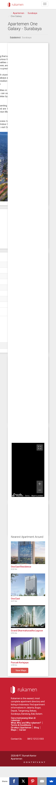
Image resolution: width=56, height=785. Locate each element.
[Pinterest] (32, 781)
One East (15, 598)
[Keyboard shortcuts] (13, 496)
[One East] (28, 584)
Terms (27, 496)
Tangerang (23, 710)
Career (22, 730)
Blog (36, 727)
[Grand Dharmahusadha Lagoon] (28, 616)
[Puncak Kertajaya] (28, 648)
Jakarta (30, 707)
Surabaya (32, 13)
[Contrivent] (34, 762)
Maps (13, 730)
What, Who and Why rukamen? (26, 723)
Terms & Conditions (21, 725)
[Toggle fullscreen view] (40, 447)
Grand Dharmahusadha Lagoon (27, 630)
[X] (23, 781)
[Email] (42, 781)
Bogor (38, 707)
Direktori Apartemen (21, 727)
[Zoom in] (40, 484)
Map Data (19, 496)
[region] (28, 470)
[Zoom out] (40, 490)
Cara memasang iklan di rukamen (23, 719)
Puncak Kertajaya (19, 662)
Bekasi (33, 710)
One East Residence (21, 566)
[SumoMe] (51, 781)
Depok (14, 710)
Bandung (25, 714)
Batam (39, 714)
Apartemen (18, 13)
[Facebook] (14, 781)
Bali (33, 714)
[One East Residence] (28, 552)
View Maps (20, 670)
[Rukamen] (15, 4)
